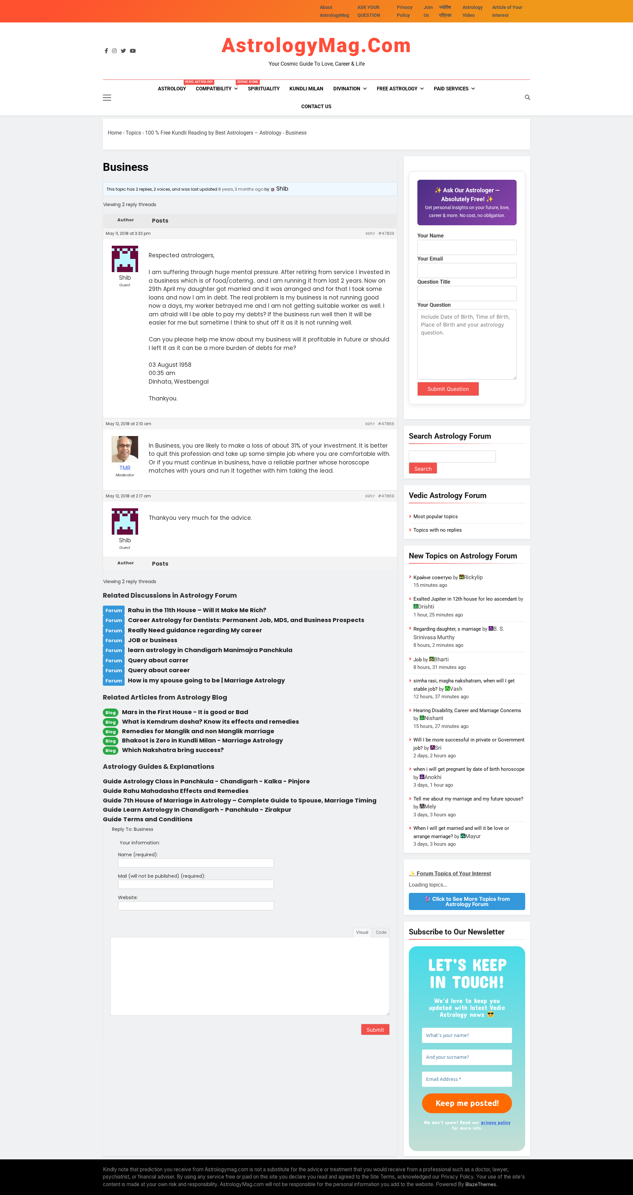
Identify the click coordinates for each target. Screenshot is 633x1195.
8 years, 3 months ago (240, 189)
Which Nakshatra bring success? (173, 750)
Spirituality (264, 89)
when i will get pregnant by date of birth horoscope (469, 769)
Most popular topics (435, 516)
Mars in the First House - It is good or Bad (185, 712)
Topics (133, 133)
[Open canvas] (107, 98)
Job (417, 660)
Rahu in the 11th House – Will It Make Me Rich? (197, 610)
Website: (128, 897)
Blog (111, 712)
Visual (362, 932)
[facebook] (106, 51)
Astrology (174, 86)
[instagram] (114, 51)
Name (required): (138, 854)
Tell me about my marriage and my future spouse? (468, 799)
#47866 (386, 423)
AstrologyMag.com (317, 45)
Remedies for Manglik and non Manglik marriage (198, 731)
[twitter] (123, 51)
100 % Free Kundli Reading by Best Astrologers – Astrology (213, 133)
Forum (114, 610)
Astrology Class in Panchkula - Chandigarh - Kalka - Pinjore (216, 781)
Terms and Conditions (158, 819)
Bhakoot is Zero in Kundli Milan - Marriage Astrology (202, 740)
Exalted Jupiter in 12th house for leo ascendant (465, 599)
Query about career (159, 670)
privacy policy (495, 1122)
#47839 (386, 233)
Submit (375, 1055)
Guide (112, 781)
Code (381, 932)
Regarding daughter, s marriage (447, 629)
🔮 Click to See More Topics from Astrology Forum (467, 901)
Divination (346, 89)
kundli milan (306, 89)
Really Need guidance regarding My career (195, 630)
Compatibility (219, 86)
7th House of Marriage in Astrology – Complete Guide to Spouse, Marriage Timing (250, 800)
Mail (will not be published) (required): (161, 876)
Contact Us (316, 107)
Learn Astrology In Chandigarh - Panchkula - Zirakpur (207, 809)
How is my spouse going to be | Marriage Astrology (206, 680)
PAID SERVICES (451, 89)
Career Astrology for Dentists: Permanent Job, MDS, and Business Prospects (246, 620)
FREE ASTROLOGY (397, 89)
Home (115, 133)
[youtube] (133, 51)
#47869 (386, 496)
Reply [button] (370, 233)
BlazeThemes (481, 1177)
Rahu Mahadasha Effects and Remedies (186, 791)
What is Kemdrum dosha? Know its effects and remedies (210, 721)
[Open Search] (527, 97)
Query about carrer (158, 660)
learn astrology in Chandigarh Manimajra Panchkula (210, 650)
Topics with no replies (437, 530)
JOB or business (152, 640)
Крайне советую (432, 578)
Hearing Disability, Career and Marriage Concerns (467, 710)
